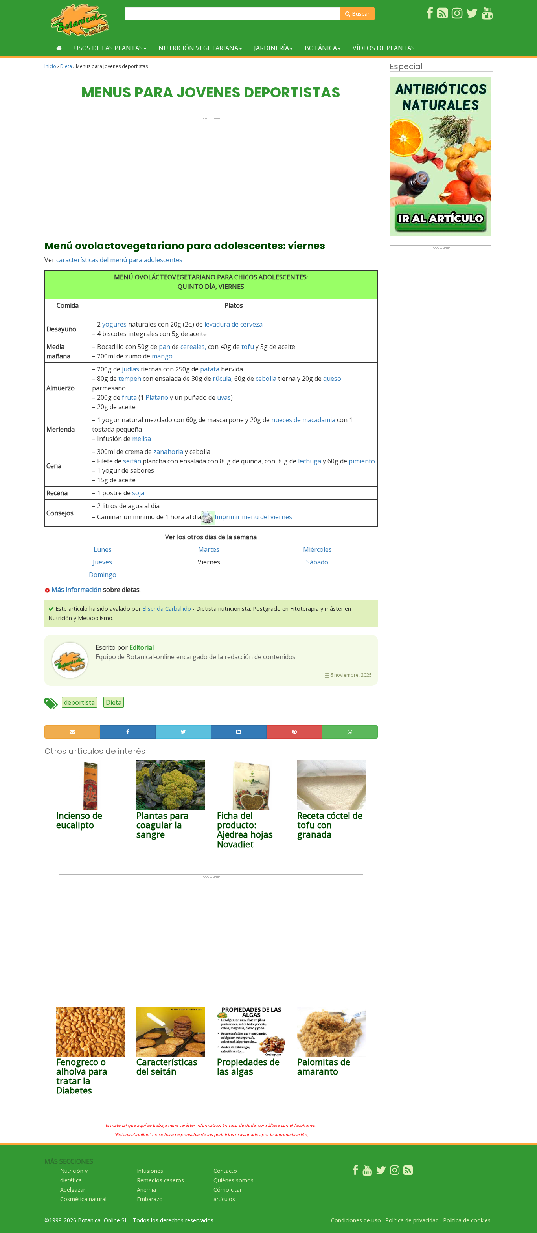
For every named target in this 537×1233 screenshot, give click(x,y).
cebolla (266, 378)
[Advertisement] (211, 175)
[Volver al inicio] (59, 48)
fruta (129, 397)
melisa (141, 438)
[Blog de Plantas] (408, 1172)
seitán (132, 461)
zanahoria (168, 451)
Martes (208, 549)
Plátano (156, 397)
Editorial (141, 647)
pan (164, 346)
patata (209, 369)
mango (162, 356)
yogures (114, 324)
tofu (247, 346)
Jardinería (271, 48)
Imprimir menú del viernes (253, 517)
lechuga (309, 461)
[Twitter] (381, 1172)
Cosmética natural (83, 1199)
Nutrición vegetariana (198, 48)
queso (332, 378)
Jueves (102, 562)
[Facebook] (355, 1172)
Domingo (102, 574)
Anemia (146, 1189)
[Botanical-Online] (81, 20)
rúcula (222, 378)
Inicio (50, 66)
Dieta (66, 66)
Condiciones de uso (356, 1220)
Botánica (321, 48)
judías (130, 369)
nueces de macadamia (303, 419)
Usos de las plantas (108, 48)
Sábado (317, 562)
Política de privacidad (412, 1220)
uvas (224, 397)
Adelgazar (72, 1189)
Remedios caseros (160, 1180)
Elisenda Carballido (166, 608)
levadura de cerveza (233, 324)
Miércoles (317, 549)
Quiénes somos (233, 1180)
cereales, (193, 346)
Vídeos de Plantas (384, 48)
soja (138, 493)
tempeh (129, 378)
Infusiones (150, 1170)
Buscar (360, 13)
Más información (76, 589)
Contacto (225, 1170)
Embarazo (150, 1199)
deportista (79, 702)
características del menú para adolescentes (119, 259)
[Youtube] (367, 1172)
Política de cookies (467, 1220)
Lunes (103, 549)
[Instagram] (394, 1172)
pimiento (362, 461)
